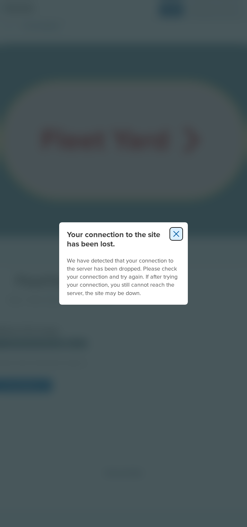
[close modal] (176, 233)
